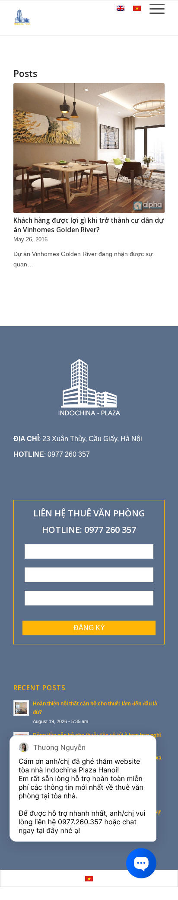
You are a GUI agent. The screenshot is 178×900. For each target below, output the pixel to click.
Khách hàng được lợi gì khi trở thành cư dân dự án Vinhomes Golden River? (88, 225)
